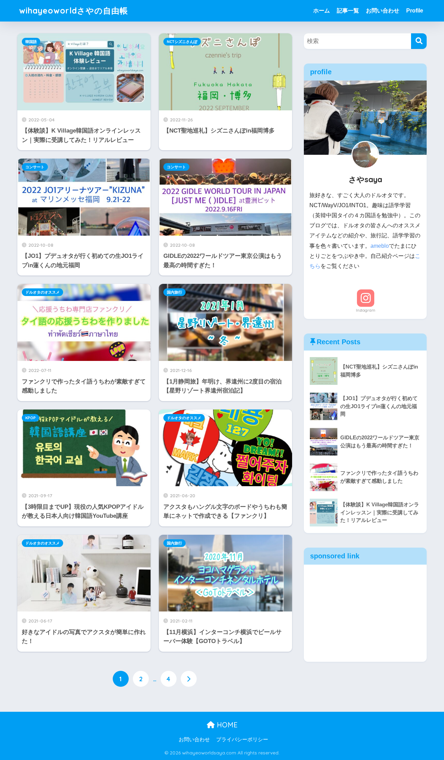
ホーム (321, 11)
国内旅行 (174, 292)
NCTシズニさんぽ (182, 41)
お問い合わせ (382, 11)
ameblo (379, 246)
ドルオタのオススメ (42, 292)
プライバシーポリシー (242, 739)
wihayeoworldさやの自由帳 (73, 11)
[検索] (419, 41)
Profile (414, 11)
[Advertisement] (365, 613)
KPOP (30, 417)
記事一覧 (348, 11)
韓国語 (31, 41)
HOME (226, 724)
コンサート (34, 166)
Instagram (365, 310)
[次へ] (189, 679)
